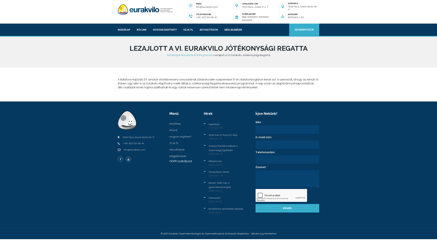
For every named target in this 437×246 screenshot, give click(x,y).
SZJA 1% (188, 29)
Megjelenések (233, 29)
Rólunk (141, 29)
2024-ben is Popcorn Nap (223, 135)
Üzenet (261, 167)
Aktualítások (209, 29)
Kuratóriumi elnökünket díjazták (226, 208)
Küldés (287, 208)
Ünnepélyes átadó (219, 172)
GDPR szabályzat (181, 161)
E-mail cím (264, 137)
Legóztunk (214, 124)
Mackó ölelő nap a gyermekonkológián (220, 185)
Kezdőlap (124, 29)
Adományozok (304, 29)
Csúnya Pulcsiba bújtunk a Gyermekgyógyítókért (223, 148)
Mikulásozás (215, 161)
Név (259, 122)
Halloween (215, 198)
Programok (205, 55)
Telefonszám (265, 152)
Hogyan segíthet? (165, 29)
